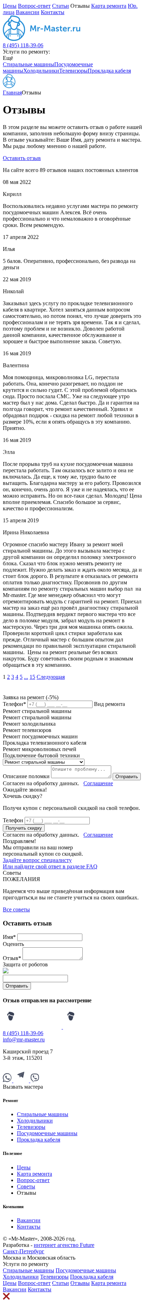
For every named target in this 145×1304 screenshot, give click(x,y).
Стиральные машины (28, 64)
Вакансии (27, 12)
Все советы (16, 909)
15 (32, 677)
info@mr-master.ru (24, 1039)
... (26, 677)
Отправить (126, 776)
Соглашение (98, 783)
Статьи (60, 6)
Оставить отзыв (22, 158)
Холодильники (41, 71)
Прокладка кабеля (109, 71)
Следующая (51, 677)
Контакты (52, 12)
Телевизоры (73, 71)
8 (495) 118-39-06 (23, 45)
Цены (10, 6)
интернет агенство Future (64, 1245)
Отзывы (80, 1283)
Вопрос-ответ (34, 6)
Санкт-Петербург (23, 1251)
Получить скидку (24, 828)
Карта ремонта (108, 6)
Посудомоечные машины (47, 1133)
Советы (26, 1186)
